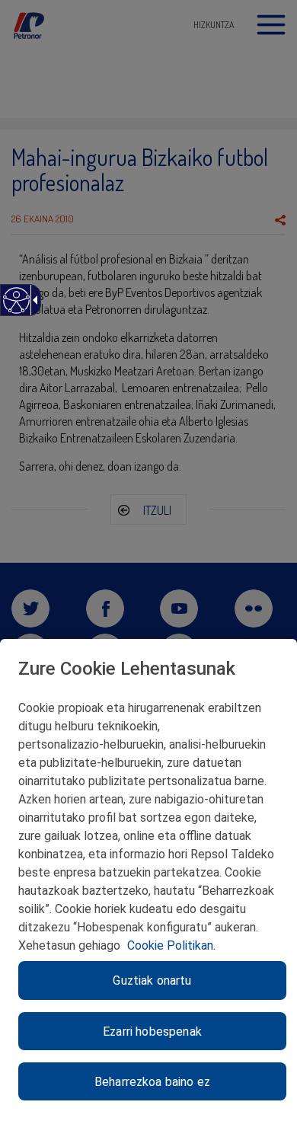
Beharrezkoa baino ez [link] (152, 1082)
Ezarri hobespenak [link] (152, 1031)
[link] (15, 308)
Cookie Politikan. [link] (171, 945)
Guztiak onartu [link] (152, 980)
